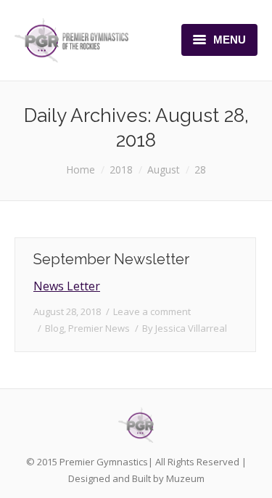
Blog (54, 328)
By (184, 328)
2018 (121, 169)
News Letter (66, 286)
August (163, 169)
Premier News (99, 328)
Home (80, 169)
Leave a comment (152, 311)
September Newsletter (111, 259)
